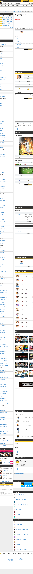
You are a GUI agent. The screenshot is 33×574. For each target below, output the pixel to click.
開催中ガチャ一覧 (2, 240)
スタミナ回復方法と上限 (3, 295)
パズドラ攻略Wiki (21, 559)
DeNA (1, 103)
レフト (1, 70)
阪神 (1, 101)
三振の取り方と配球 (2, 313)
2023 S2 (18, 307)
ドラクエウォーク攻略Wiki (11, 560)
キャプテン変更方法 (2, 316)
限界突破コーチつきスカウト (4, 243)
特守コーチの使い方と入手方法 (4, 431)
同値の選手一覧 (2, 133)
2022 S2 (18, 294)
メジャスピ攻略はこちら (3, 44)
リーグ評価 (28, 87)
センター (1, 72)
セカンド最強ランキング (19, 22)
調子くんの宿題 (2, 231)
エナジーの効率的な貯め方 (3, 407)
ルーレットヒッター (2, 186)
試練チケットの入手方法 (3, 426)
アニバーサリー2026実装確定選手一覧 (20, 21)
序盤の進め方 (2, 288)
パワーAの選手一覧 (2, 142)
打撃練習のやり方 (2, 335)
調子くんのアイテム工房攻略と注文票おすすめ (7, 17)
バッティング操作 (2, 306)
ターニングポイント (2, 154)
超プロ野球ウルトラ (2, 262)
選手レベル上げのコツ (3, 370)
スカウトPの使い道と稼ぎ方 (4, 414)
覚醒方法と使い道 (2, 379)
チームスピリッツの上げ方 (3, 393)
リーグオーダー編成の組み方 (4, 389)
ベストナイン (2, 264)
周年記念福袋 (2, 252)
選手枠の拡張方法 (2, 321)
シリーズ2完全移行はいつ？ (5, 25)
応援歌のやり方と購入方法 (3, 349)
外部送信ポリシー (20, 553)
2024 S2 (18, 315)
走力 (1, 86)
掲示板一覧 (1, 436)
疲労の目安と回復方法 (3, 320)
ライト (28, 85)
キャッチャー (2, 61)
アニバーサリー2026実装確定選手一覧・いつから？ (7, 21)
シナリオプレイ (2, 229)
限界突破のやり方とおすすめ (4, 374)
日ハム (1, 123)
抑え (1, 60)
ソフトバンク (2, 121)
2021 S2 (18, 282)
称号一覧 (22, 360)
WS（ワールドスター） (3, 273)
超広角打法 (19, 214)
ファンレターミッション (3, 191)
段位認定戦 (1, 235)
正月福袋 (1, 254)
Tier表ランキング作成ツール (4, 49)
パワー (1, 84)
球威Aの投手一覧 (2, 135)
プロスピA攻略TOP (2, 42)
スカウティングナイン (3, 221)
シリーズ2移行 (7, 5)
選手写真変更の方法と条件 (3, 328)
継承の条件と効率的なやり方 (4, 377)
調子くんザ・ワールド (3, 233)
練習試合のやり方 (2, 332)
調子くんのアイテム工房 (22, 20)
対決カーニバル (2, 196)
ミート (1, 82)
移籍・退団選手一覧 (2, 302)
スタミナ (1, 91)
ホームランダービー (2, 210)
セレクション (2, 259)
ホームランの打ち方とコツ (3, 297)
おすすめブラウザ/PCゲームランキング (6, 481)
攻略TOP (2, 5)
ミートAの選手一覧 (2, 140)
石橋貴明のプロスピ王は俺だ (4, 200)
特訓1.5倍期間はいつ (3, 386)
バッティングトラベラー (3, 156)
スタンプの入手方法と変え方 (4, 346)
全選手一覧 (1, 94)
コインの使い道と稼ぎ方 (3, 408)
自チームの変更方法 (2, 304)
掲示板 (10, 15)
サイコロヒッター (2, 224)
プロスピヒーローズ (2, 170)
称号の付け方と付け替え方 (3, 381)
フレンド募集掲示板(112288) (4, 440)
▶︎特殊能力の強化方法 (21, 222)
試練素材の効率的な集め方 (3, 410)
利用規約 (9, 553)
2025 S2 (18, 323)
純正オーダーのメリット (3, 398)
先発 (1, 56)
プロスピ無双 (2, 172)
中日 (1, 119)
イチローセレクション (3, 280)
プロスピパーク (2, 198)
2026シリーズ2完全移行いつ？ (19, 23)
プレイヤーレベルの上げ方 (3, 327)
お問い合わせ (24, 553)
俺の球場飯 (1, 207)
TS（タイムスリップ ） (3, 271)
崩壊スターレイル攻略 (10, 559)
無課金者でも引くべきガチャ (4, 292)
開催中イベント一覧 (2, 147)
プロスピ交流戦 (2, 214)
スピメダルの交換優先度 (3, 421)
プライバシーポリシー (13, 553)
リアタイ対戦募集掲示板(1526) (4, 447)
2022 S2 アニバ (17, 298)
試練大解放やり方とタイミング (4, 351)
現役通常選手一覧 (2, 96)
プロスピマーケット (2, 179)
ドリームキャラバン (2, 205)
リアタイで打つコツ (2, 318)
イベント (27, 5)
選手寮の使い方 (2, 323)
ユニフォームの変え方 (3, 344)
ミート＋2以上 (19, 231)
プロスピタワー (2, 195)
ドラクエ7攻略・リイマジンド (11, 557)
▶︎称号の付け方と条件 (21, 234)
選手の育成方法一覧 (2, 368)
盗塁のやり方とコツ (2, 311)
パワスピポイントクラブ (3, 419)
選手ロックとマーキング (3, 342)
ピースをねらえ (2, 177)
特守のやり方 (2, 382)
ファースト (1, 63)
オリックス (1, 128)
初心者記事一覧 (2, 285)
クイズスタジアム (2, 184)
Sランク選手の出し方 (3, 299)
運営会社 (28, 553)
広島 (1, 105)
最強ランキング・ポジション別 (6, 23)
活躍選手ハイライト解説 (3, 363)
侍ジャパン (1, 266)
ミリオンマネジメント (3, 217)
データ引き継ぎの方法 (3, 325)
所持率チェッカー (22, 377)
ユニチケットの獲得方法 (3, 422)
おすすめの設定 (2, 353)
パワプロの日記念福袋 (3, 250)
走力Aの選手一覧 (2, 144)
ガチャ (23, 5)
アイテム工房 (12, 5)
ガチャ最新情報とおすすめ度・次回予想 (7, 19)
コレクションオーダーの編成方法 (4, 403)
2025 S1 (18, 319)
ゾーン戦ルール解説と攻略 (19, 24)
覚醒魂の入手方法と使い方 (3, 417)
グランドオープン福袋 (3, 247)
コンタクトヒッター (19, 230)
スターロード (2, 219)
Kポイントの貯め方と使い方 (4, 415)
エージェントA (2, 212)
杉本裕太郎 (21, 263)
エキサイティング (2, 257)
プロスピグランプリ (2, 236)
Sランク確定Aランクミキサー (4, 365)
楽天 (1, 126)
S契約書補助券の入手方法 (3, 412)
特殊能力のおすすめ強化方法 (4, 375)
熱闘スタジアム (2, 152)
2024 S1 (18, 311)
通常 (19, 85)
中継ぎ (1, 58)
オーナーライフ (2, 226)
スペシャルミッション (3, 181)
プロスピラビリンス (2, 203)
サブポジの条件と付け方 (3, 396)
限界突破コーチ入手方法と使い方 (4, 429)
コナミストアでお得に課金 (3, 360)
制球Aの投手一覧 (2, 137)
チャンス (20, 219)
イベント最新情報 (22, 352)
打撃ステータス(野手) (3, 79)
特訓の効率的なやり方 (3, 372)
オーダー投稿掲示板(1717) (3, 445)
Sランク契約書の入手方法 (3, 424)
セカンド (1, 65)
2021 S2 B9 (17, 286)
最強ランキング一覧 (2, 53)
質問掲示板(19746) (2, 443)
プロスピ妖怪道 (2, 188)
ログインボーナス (2, 337)
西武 (1, 130)
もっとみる (11, 27)
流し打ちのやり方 (2, 309)
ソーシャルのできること (3, 330)
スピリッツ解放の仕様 (3, 384)
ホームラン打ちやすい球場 (3, 356)
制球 (1, 89)
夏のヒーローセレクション (3, 281)
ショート (1, 68)
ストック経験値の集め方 (3, 433)
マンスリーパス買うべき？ (3, 358)
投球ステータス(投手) (3, 77)
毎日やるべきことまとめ (3, 290)
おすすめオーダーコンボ (3, 400)
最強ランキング (18, 5)
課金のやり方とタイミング (3, 339)
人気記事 (3, 15)
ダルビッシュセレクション (3, 278)
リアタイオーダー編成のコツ (4, 391)
